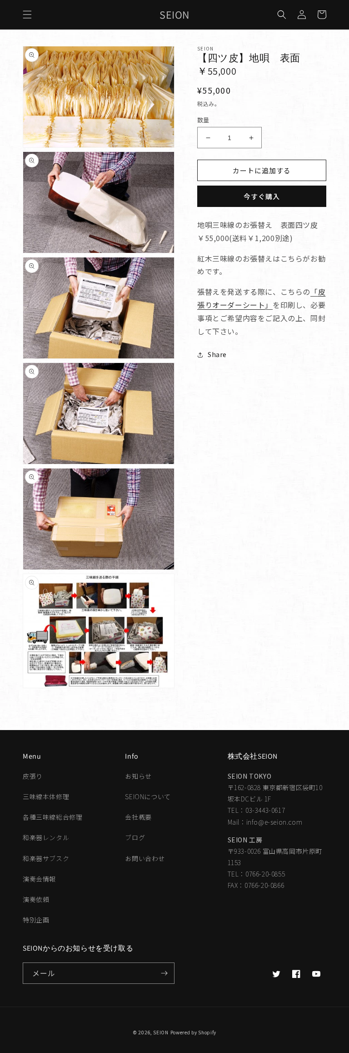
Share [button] (217, 354)
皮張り (33, 776)
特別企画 (36, 919)
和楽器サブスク (46, 858)
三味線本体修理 (46, 796)
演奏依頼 (36, 899)
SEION (161, 1032)
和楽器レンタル (46, 837)
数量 (203, 120)
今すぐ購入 (262, 196)
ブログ (135, 837)
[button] (27, 15)
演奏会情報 (39, 878)
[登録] (164, 973)
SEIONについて (147, 796)
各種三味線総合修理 (52, 816)
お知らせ (138, 776)
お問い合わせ (145, 858)
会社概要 (138, 816)
